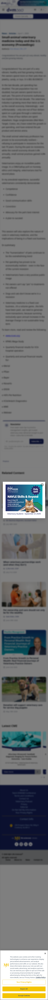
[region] (24, 975)
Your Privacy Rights (24, 982)
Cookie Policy (41, 977)
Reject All (24, 989)
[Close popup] (42, 484)
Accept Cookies (24, 996)
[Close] (45, 953)
